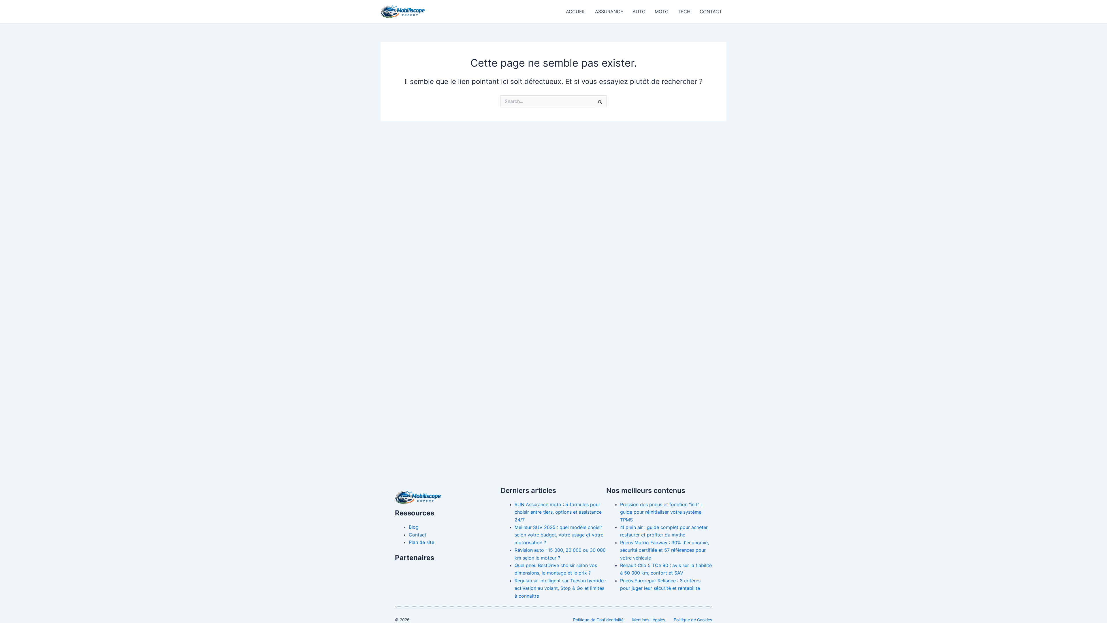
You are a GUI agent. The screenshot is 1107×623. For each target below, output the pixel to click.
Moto (662, 11)
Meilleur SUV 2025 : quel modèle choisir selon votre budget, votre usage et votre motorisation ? (559, 534)
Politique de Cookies (693, 619)
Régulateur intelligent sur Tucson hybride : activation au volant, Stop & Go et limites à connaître (560, 588)
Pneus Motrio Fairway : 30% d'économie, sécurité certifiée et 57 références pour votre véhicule (664, 550)
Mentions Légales (648, 619)
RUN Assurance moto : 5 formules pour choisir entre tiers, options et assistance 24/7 (558, 512)
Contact (711, 11)
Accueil (576, 11)
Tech (684, 11)
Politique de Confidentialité (598, 619)
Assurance (609, 11)
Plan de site (421, 542)
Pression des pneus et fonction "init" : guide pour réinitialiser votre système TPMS (661, 512)
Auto (638, 11)
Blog (414, 527)
